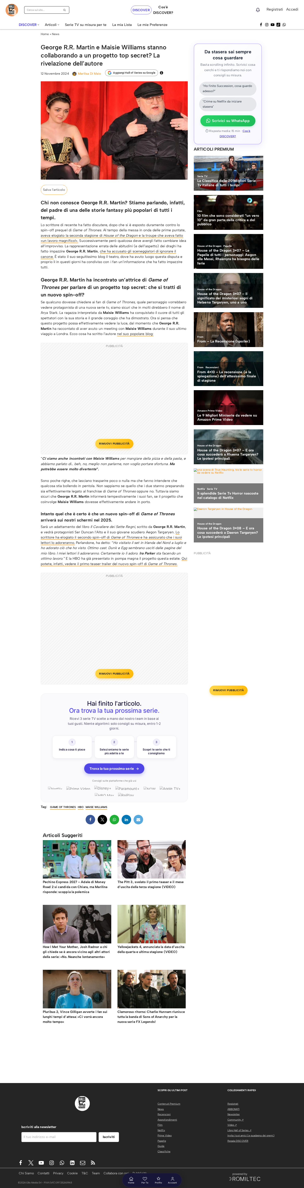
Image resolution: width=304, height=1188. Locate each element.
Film (160, 1124)
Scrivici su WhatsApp (231, 120)
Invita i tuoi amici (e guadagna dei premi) (250, 1135)
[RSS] (93, 1162)
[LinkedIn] (126, 819)
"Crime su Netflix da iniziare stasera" (222, 104)
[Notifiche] (258, 10)
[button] (38, 25)
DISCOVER (141, 10)
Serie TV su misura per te (86, 25)
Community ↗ (235, 1119)
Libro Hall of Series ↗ (239, 1130)
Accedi (292, 9)
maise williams (96, 807)
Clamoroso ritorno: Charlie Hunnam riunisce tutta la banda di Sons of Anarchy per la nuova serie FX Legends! (151, 1017)
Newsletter (233, 1114)
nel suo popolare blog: (135, 334)
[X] (102, 819)
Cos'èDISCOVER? (163, 10)
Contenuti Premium (169, 1103)
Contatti (43, 1173)
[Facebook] (261, 25)
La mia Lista (122, 25)
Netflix (161, 1130)
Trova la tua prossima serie (114, 768)
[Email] (138, 819)
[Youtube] (41, 1162)
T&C (84, 1173)
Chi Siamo (26, 1173)
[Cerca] (64, 10)
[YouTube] (272, 25)
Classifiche (164, 1151)
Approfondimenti (167, 1119)
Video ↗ (232, 1124)
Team (96, 1173)
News (55, 34)
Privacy (58, 1173)
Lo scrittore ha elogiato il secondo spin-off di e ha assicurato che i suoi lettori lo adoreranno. (111, 537)
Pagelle (162, 1140)
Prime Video (165, 1135)
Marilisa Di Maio (89, 74)
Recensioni (164, 1114)
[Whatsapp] (284, 25)
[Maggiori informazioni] (161, 73)
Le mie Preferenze (153, 25)
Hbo (81, 807)
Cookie (72, 1173)
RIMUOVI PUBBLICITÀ (114, 443)
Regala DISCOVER (238, 1140)
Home (45, 34)
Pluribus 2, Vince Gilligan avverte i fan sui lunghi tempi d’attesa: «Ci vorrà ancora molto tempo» (75, 1017)
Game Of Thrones (63, 807)
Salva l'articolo (54, 190)
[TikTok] (278, 25)
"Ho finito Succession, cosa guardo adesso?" (227, 88)
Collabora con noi (116, 1173)
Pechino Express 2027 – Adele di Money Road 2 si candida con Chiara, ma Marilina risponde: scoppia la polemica (75, 887)
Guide (161, 1146)
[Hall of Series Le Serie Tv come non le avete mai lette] (12, 10)
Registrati (275, 9)
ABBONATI (233, 1109)
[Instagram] (267, 25)
